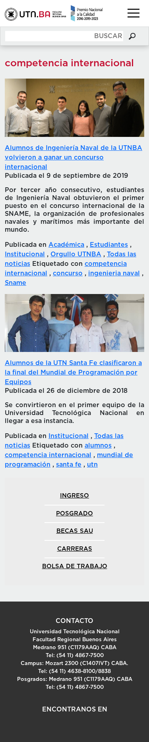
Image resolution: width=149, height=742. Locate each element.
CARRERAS (74, 549)
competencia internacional (48, 455)
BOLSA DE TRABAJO (74, 566)
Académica (66, 245)
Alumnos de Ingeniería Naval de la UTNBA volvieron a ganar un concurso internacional (73, 157)
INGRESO (74, 496)
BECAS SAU (74, 531)
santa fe (68, 464)
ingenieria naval (114, 273)
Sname (15, 283)
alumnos (98, 445)
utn (92, 464)
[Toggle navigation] (133, 13)
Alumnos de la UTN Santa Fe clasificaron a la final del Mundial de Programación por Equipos (73, 372)
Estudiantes (109, 245)
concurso (68, 273)
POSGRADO (74, 514)
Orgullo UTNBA (75, 254)
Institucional (25, 254)
